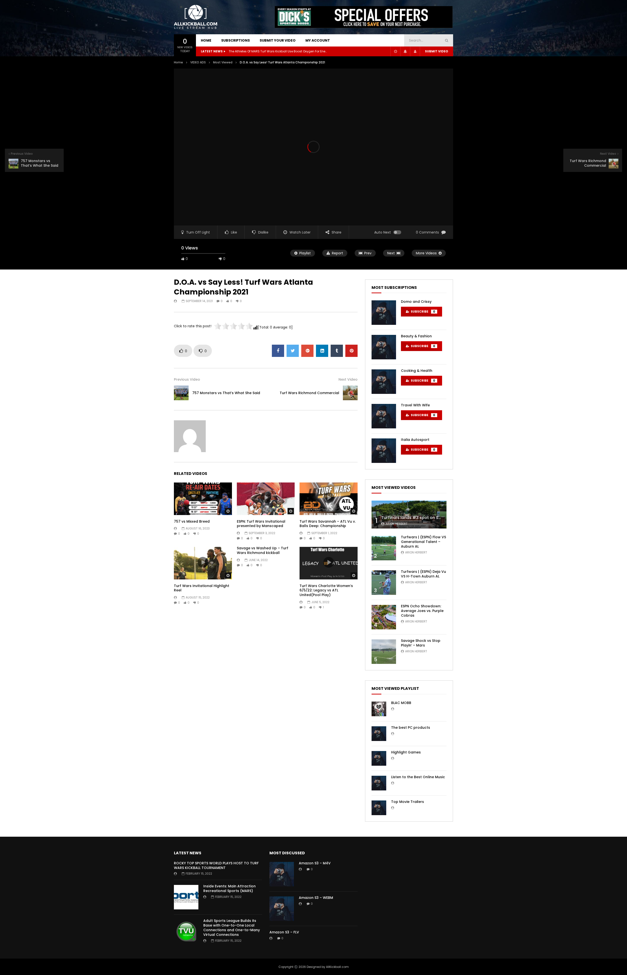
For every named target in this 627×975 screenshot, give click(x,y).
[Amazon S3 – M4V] (281, 874)
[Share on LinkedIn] (322, 351)
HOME (206, 40)
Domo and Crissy (416, 301)
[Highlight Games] (379, 758)
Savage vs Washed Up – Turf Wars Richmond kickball (262, 550)
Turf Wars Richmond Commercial (309, 392)
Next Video (348, 379)
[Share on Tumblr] (337, 351)
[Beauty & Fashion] (384, 347)
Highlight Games (406, 752)
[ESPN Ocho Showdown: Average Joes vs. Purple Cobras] (384, 617)
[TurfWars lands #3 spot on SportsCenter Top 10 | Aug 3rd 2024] (409, 515)
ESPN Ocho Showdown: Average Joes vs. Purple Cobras (422, 611)
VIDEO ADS (198, 62)
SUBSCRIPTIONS (235, 40)
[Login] (415, 51)
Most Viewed (222, 62)
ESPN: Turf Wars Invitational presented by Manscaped (261, 524)
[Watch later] (395, 51)
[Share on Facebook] (278, 351)
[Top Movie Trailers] (379, 807)
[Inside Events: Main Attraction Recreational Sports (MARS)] (186, 897)
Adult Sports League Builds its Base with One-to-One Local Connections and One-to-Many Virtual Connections (231, 927)
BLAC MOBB (401, 702)
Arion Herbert (397, 524)
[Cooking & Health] (384, 381)
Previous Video (187, 379)
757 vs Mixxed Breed (192, 521)
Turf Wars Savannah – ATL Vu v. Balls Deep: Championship (328, 524)
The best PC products (410, 727)
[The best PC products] (379, 733)
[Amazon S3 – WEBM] (281, 908)
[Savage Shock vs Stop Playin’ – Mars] (384, 651)
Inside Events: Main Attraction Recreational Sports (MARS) (229, 888)
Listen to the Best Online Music (418, 777)
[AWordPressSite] (196, 17)
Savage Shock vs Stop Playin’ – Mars (420, 643)
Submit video (436, 51)
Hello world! (237, 51)
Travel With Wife (415, 405)
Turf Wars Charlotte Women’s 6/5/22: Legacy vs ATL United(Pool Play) (326, 590)
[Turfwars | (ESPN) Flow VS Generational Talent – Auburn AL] (384, 548)
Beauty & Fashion (416, 336)
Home (178, 62)
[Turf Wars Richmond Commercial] (350, 393)
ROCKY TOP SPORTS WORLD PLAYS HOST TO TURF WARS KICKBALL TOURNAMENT (216, 865)
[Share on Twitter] (293, 351)
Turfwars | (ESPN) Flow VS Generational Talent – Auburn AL (423, 542)
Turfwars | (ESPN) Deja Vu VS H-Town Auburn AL (423, 574)
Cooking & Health (416, 370)
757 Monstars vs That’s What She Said (226, 392)
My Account (317, 40)
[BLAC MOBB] (379, 709)
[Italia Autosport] (384, 450)
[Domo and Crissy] (384, 312)
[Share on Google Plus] (307, 351)
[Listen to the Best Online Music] (379, 783)
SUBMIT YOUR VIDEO (278, 40)
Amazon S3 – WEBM (316, 897)
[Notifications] (405, 51)
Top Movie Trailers (407, 801)
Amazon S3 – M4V (315, 863)
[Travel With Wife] (384, 416)
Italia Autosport (415, 439)
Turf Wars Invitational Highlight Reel (201, 588)
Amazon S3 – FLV (284, 932)
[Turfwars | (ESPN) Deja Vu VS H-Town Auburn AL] (384, 582)
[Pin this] (351, 351)
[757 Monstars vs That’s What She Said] (181, 393)
